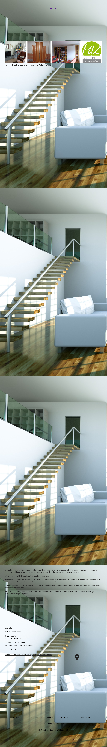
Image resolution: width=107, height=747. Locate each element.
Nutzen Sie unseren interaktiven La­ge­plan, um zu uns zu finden (28, 655)
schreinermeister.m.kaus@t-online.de (19, 645)
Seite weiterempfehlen (86, 717)
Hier (6, 580)
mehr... (7, 567)
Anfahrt (64, 717)
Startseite (53, 8)
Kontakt (49, 717)
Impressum (33, 717)
